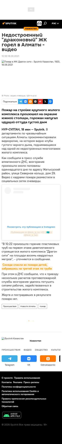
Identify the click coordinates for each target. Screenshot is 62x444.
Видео (28, 349)
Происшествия (9, 306)
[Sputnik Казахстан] (10, 24)
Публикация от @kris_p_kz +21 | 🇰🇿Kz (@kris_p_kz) (32, 233)
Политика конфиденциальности (19, 386)
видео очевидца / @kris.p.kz (23, 95)
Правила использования (27, 377)
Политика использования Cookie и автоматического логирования (20, 393)
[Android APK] (11, 415)
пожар (43, 306)
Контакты (7, 382)
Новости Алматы (28, 306)
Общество (41, 349)
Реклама (17, 382)
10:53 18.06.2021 (10, 56)
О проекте (7, 377)
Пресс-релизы (31, 382)
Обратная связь (10, 406)
